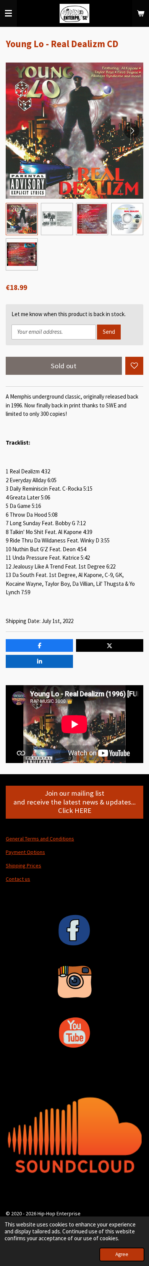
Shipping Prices (23, 865)
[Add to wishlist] (134, 366)
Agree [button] (121, 1254)
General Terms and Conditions (40, 838)
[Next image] (131, 130)
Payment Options (25, 852)
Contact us (18, 878)
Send (109, 331)
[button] (22, 219)
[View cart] (140, 13)
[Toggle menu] (8, 13)
